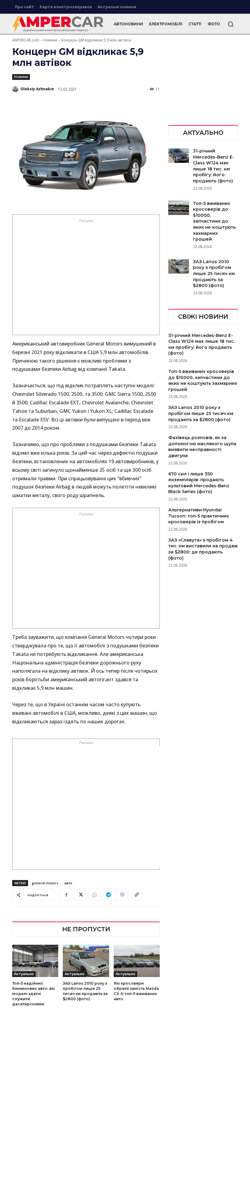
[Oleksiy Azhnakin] (16, 89)
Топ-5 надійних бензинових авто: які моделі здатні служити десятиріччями (33, 993)
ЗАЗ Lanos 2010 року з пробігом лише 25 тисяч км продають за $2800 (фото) (214, 273)
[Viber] (122, 895)
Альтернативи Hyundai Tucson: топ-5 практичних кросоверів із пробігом (198, 515)
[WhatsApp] (94, 895)
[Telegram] (108, 895)
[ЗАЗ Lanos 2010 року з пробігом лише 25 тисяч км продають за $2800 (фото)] (86, 961)
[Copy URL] (136, 895)
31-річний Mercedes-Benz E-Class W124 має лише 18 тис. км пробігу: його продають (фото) (201, 344)
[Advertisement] (86, 278)
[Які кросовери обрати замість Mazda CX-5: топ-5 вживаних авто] (137, 961)
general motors (45, 883)
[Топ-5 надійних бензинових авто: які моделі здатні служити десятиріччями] (35, 961)
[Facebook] (66, 895)
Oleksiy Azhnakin (37, 88)
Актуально (24, 973)
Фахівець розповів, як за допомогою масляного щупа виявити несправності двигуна (202, 446)
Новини (50, 40)
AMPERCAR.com (25, 40)
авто (68, 883)
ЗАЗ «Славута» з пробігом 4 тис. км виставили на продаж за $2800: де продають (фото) (203, 549)
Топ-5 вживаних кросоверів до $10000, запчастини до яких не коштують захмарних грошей (214, 221)
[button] (230, 24)
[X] (80, 895)
